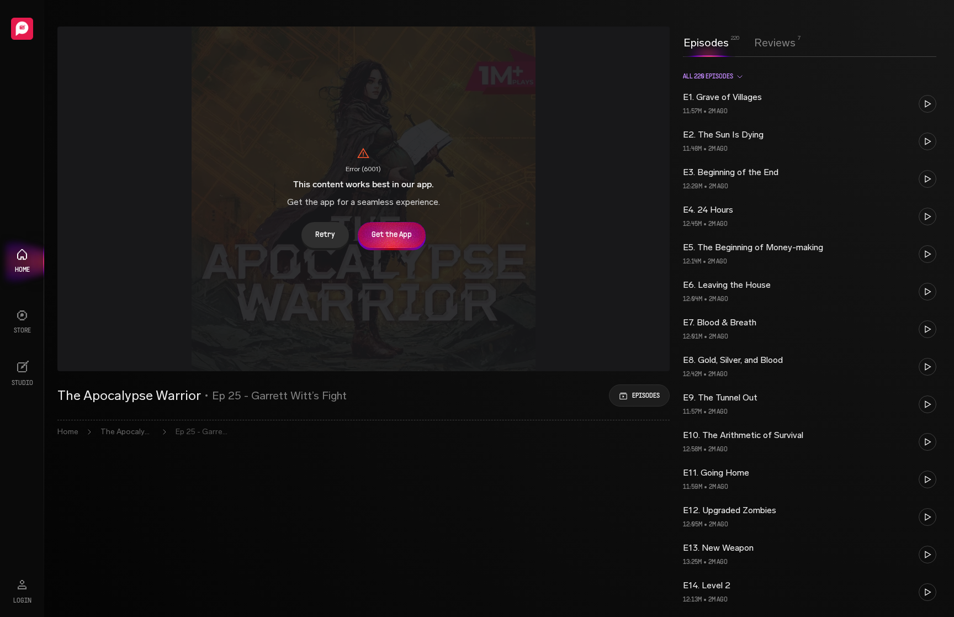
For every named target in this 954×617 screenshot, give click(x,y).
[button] (810, 104)
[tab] (706, 41)
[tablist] (739, 43)
